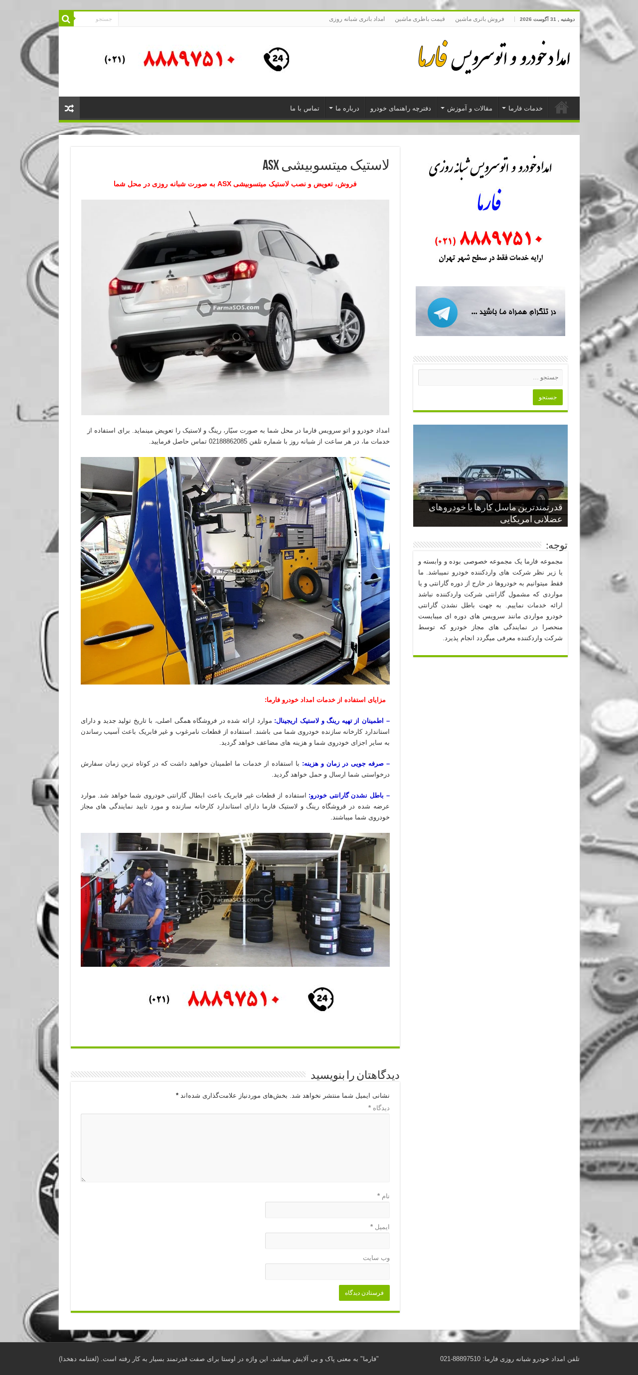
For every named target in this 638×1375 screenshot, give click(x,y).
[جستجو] (66, 18)
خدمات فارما (525, 108)
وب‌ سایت (376, 1257)
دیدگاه (379, 1108)
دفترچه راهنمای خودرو (400, 108)
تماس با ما (304, 108)
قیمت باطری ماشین (420, 18)
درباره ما (347, 108)
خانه (562, 107)
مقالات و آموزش (469, 108)
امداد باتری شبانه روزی (357, 18)
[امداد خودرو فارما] (191, 61)
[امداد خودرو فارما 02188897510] (492, 55)
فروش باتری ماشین (479, 18)
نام (383, 1196)
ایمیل (380, 1227)
